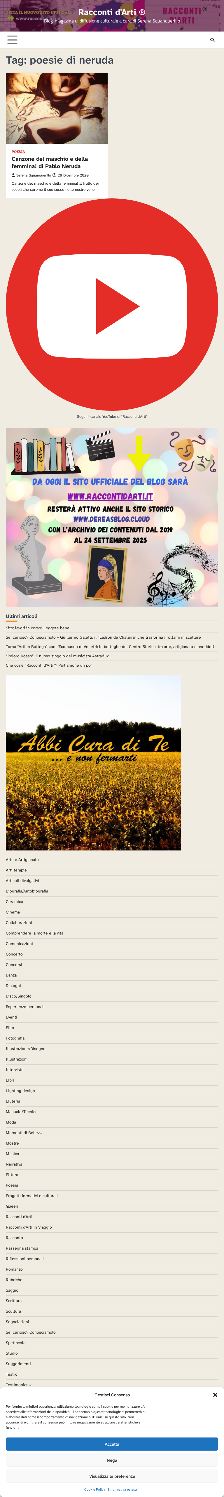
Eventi (11, 1017)
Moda (11, 1122)
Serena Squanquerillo (33, 175)
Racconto (14, 1237)
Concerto (14, 954)
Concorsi (14, 964)
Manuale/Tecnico (22, 1111)
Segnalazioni (17, 1321)
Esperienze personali (25, 1006)
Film (10, 1027)
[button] (215, 1395)
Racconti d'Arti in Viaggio (29, 1227)
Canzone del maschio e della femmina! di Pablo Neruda (50, 162)
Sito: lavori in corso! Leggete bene (37, 627)
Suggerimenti (18, 1363)
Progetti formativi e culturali (32, 1195)
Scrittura (14, 1300)
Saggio (12, 1290)
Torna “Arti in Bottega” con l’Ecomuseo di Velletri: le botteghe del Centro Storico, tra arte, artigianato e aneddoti (110, 646)
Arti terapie (16, 870)
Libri (10, 1080)
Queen (12, 1206)
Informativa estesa (122, 1489)
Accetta (112, 1444)
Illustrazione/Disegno (26, 1048)
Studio (12, 1353)
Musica (12, 1153)
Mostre (12, 1143)
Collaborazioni (19, 922)
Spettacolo (16, 1342)
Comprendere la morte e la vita (34, 933)
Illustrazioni (17, 1059)
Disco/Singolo (19, 996)
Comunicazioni (19, 943)
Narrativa (14, 1164)
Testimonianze (19, 1384)
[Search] (212, 40)
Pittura (12, 1174)
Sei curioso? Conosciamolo (31, 1332)
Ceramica (14, 901)
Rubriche (14, 1279)
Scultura (13, 1311)
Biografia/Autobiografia (27, 891)
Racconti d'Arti (19, 1216)
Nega (112, 1460)
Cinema (13, 912)
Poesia (18, 152)
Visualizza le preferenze (112, 1476)
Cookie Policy (94, 1489)
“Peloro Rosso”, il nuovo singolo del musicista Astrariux (57, 655)
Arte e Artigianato (22, 859)
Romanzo (14, 1269)
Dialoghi (13, 985)
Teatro (12, 1374)
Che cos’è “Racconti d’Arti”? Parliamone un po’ (49, 665)
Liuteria (13, 1101)
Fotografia (15, 1038)
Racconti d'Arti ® (112, 12)
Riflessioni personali (25, 1258)
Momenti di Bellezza (24, 1132)
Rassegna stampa (22, 1248)
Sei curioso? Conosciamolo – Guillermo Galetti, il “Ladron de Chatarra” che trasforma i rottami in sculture (103, 637)
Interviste (15, 1069)
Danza (11, 975)
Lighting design (20, 1090)
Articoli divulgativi (22, 880)
